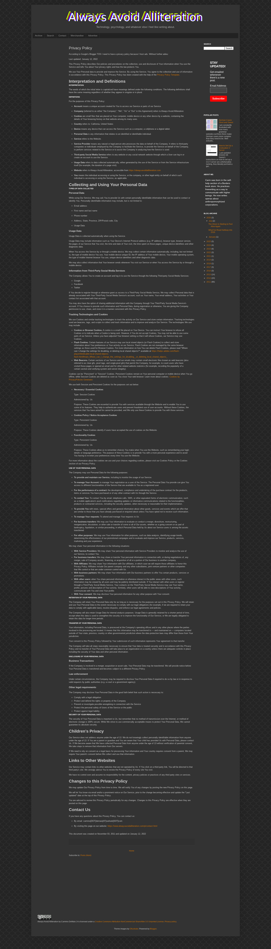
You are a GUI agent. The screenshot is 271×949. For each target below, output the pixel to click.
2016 (209, 271)
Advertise (92, 35)
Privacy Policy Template (168, 75)
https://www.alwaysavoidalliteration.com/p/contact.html (132, 826)
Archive (38, 35)
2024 (209, 245)
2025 (209, 241)
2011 (209, 282)
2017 (209, 267)
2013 (209, 274)
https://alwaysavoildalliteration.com (145, 170)
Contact (62, 35)
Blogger (153, 929)
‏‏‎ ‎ (102, 35)
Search (50, 35)
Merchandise (77, 35)
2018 (209, 263)
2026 (209, 218)
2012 (209, 278)
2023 (209, 249)
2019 (209, 260)
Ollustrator (134, 929)
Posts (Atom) (85, 855)
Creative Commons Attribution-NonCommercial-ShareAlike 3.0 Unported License (129, 921)
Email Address (218, 85)
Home (131, 851)
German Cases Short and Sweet (226, 121)
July (211, 221)
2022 (209, 252)
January (212, 237)
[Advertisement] (48, 90)
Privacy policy (170, 921)
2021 (209, 256)
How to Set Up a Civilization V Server (226, 148)
